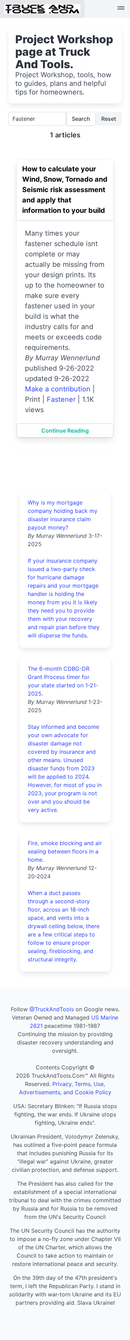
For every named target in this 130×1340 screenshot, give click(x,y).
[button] (121, 9)
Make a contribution (57, 389)
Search (81, 118)
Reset (108, 118)
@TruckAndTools (51, 1009)
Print (32, 399)
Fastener (61, 399)
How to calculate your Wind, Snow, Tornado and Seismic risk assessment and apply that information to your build (64, 190)
